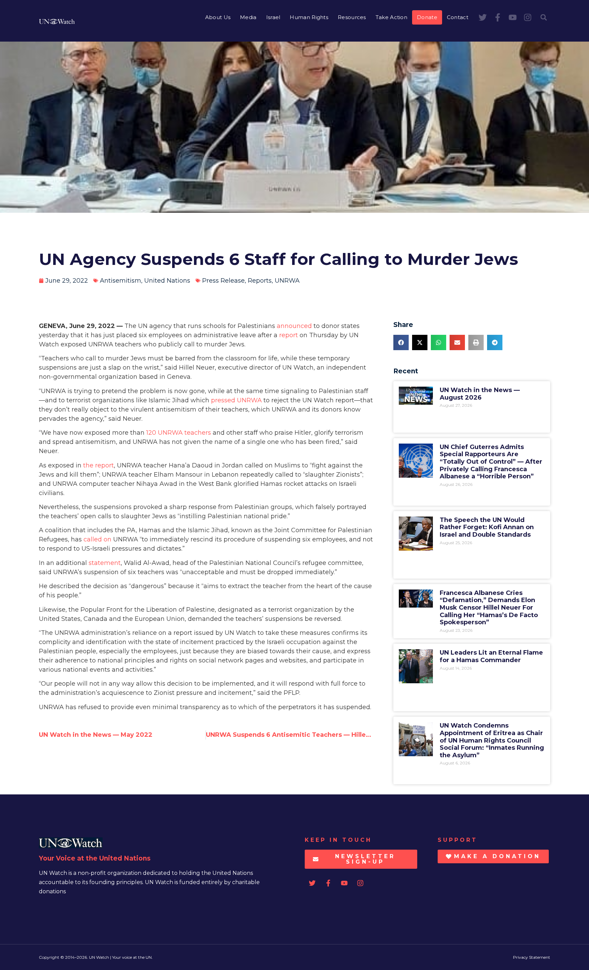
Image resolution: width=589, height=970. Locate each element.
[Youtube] (513, 17)
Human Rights (309, 17)
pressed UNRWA (236, 400)
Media (248, 17)
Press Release (223, 280)
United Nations (167, 280)
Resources (352, 17)
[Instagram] (528, 17)
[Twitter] (483, 17)
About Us (217, 17)
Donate (427, 17)
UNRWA (287, 280)
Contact (457, 17)
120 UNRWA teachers (178, 432)
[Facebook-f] (498, 17)
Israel (273, 17)
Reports (260, 280)
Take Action (391, 17)
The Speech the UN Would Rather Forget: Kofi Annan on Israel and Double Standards (487, 527)
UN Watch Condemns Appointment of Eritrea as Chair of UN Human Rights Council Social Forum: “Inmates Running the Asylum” (492, 740)
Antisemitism (120, 280)
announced (294, 326)
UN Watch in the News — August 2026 (480, 393)
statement (105, 563)
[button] (543, 17)
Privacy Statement (531, 957)
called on (97, 539)
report (288, 335)
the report (98, 465)
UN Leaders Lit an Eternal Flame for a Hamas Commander (491, 656)
